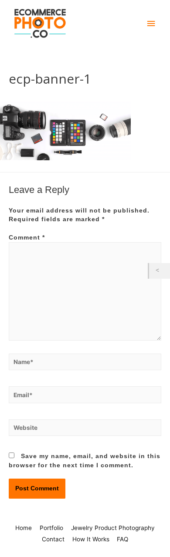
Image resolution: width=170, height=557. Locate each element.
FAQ (122, 539)
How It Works (90, 539)
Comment (27, 237)
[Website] (85, 429)
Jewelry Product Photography (113, 527)
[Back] (159, 270)
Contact (53, 539)
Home (23, 527)
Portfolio (51, 527)
